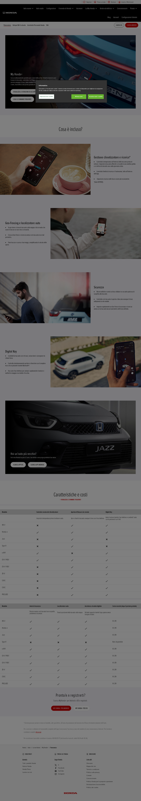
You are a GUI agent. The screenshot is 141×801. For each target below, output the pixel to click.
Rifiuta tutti (79, 96)
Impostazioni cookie (46, 96)
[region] (71, 91)
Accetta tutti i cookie (96, 96)
